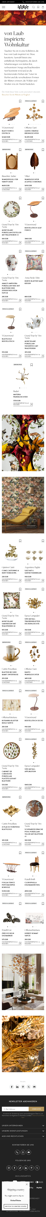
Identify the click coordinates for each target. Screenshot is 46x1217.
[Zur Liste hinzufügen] (20, 101)
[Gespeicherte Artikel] (38, 7)
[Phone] (17, 1152)
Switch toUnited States (16, 1206)
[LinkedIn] (26, 1168)
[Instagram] (9, 1168)
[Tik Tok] (20, 1168)
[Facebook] (11, 1087)
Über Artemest (8, 2)
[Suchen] (33, 7)
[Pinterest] (23, 1087)
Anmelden (36, 1109)
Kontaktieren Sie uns (35, 2)
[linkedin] (17, 1087)
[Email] (34, 1087)
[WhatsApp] (23, 1152)
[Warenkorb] (43, 7)
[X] (28, 1087)
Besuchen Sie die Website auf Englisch (16, 94)
